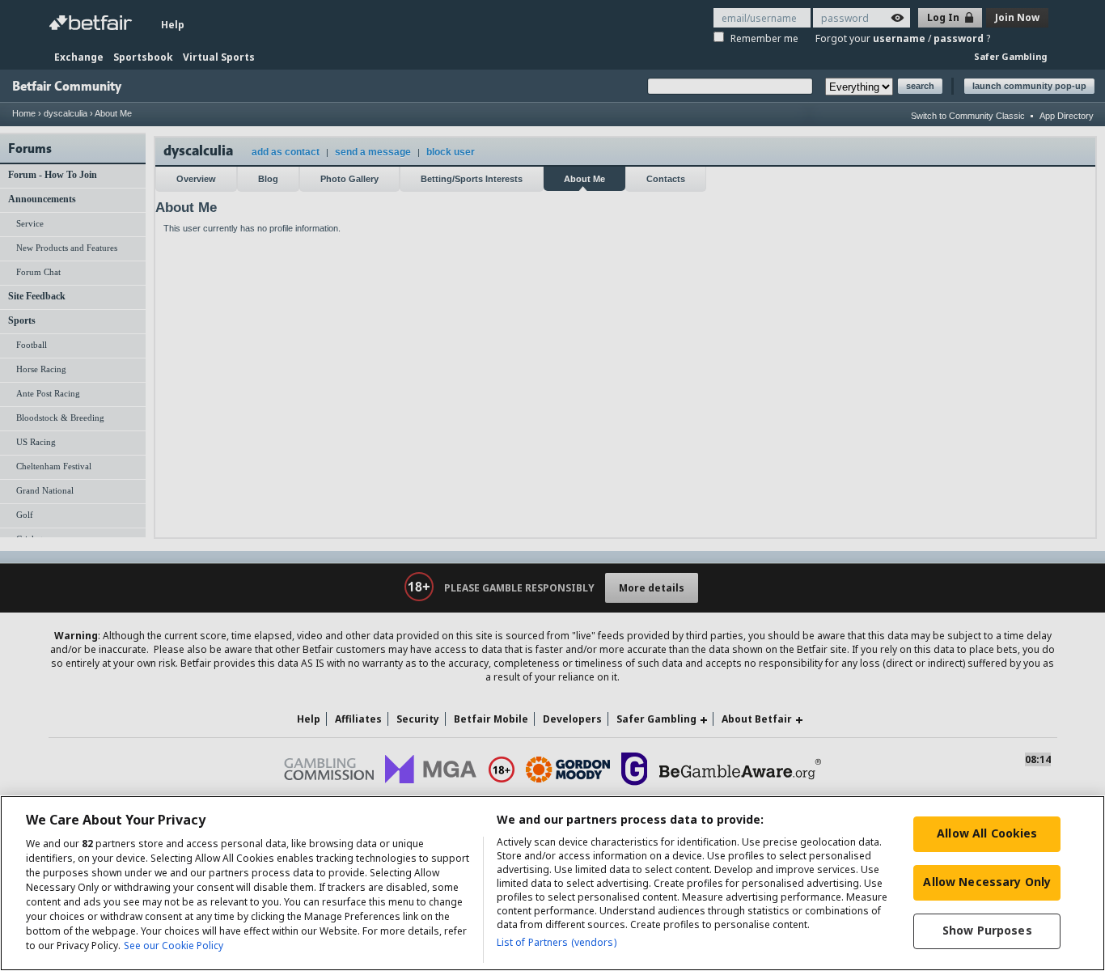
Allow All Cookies (987, 833)
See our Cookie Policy (173, 945)
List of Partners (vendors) (556, 942)
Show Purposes (987, 930)
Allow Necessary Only (987, 881)
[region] (552, 883)
